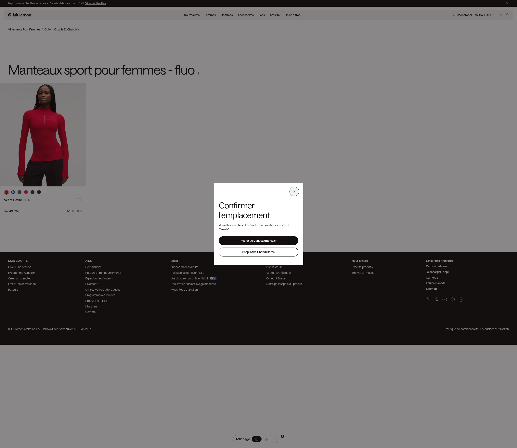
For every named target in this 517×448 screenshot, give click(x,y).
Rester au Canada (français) (258, 240)
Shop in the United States (258, 252)
